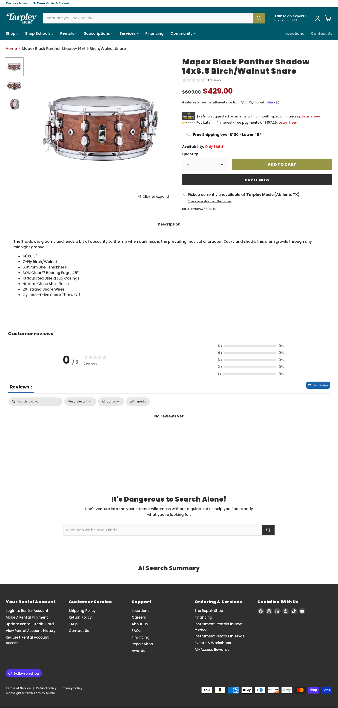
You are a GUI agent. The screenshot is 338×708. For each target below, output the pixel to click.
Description (169, 224)
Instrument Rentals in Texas (220, 636)
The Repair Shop (209, 610)
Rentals (67, 33)
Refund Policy (46, 688)
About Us (140, 624)
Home (11, 49)
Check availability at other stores (210, 201)
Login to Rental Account (27, 610)
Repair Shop (142, 644)
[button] (251, 346)
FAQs (73, 624)
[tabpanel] (169, 431)
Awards (138, 650)
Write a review (318, 385)
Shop (11, 33)
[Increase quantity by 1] (222, 164)
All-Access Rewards (212, 649)
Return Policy (80, 617)
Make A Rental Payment (27, 617)
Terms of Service (18, 688)
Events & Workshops (213, 642)
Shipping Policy (82, 610)
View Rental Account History (31, 630)
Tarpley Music (17, 3)
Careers (139, 617)
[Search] (259, 18)
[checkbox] (138, 401)
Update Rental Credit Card (30, 624)
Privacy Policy (72, 688)
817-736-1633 (285, 20)
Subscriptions (97, 33)
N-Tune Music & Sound (51, 3)
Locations (294, 33)
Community (182, 33)
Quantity (190, 154)
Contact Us (321, 33)
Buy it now (257, 180)
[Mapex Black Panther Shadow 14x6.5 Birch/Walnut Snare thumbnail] (14, 67)
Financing (154, 33)
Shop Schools (38, 33)
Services (128, 33)
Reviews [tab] (21, 387)
